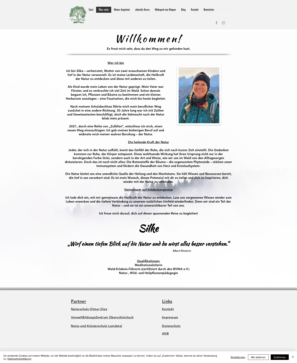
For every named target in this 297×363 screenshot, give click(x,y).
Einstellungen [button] (238, 357)
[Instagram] (223, 23)
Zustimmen (280, 357)
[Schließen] (293, 357)
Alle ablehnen (258, 357)
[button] (122, 10)
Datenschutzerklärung (19, 358)
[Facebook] (216, 23)
